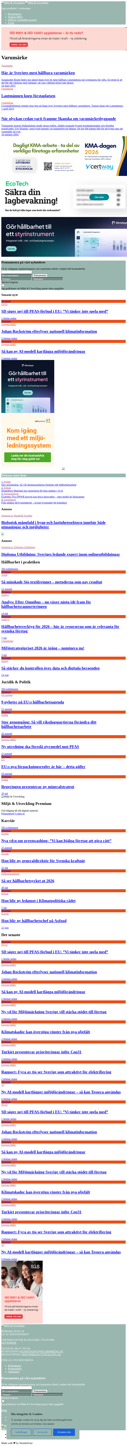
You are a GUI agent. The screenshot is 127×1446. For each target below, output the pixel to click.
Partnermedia (15, 1368)
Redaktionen (14, 1365)
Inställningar (21, 1432)
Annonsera (13, 1371)
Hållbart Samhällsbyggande (22, 20)
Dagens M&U (15, 17)
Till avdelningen (9, 569)
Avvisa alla (42, 1432)
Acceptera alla (64, 1432)
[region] (43, 1424)
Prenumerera (14, 14)
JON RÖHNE (8, 1342)
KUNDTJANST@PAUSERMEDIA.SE (41, 1351)
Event (11, 23)
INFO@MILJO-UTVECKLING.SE (41, 1354)
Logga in (20, 813)
